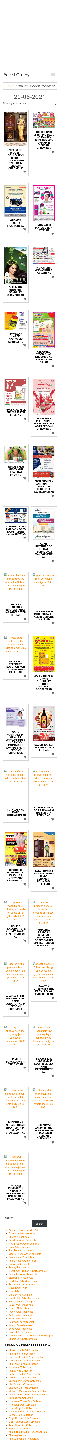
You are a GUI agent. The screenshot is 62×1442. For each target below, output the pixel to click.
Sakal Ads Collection (20, 1367)
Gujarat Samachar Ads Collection (27, 1411)
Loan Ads (14, 1291)
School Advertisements (21, 1325)
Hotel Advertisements (20, 1247)
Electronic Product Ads (21, 1277)
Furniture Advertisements (22, 1240)
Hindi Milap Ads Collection (23, 1408)
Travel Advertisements (21, 1311)
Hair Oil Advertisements (21, 1332)
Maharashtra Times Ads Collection (27, 1394)
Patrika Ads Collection (20, 1370)
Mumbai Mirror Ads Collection (25, 1380)
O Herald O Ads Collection (23, 1377)
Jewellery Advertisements (22, 1250)
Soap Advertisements (20, 1328)
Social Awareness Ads (21, 1304)
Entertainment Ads (19, 1236)
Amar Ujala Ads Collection (23, 1425)
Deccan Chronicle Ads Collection (26, 1357)
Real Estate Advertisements (24, 1298)
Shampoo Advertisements (23, 1338)
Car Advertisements (19, 1264)
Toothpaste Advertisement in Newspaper (31, 1335)
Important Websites (19, 1428)
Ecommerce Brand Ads (21, 1257)
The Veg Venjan (17, 1435)
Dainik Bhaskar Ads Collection (25, 1360)
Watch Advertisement (20, 1315)
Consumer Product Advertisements (28, 1270)
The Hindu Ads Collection (22, 1353)
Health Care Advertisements (24, 1243)
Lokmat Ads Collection (21, 1397)
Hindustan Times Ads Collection (26, 1401)
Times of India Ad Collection (24, 1350)
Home (9, 86)
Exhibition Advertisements (23, 1281)
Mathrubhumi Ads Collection (24, 1387)
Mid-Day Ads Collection (21, 1384)
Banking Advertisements (22, 1233)
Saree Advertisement (20, 1318)
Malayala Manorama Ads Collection (28, 1391)
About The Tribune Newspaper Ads (28, 1431)
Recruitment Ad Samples (22, 1301)
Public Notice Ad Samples (23, 1260)
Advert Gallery (16, 74)
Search (9, 1217)
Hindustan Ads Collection (22, 1404)
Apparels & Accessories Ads (24, 1230)
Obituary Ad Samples (20, 1294)
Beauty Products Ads (20, 1267)
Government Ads (18, 1287)
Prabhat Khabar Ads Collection (25, 1374)
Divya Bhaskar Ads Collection (24, 1418)
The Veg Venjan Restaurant (24, 1438)
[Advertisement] (31, 37)
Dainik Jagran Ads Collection (24, 1421)
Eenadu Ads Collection (21, 1414)
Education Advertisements (23, 1274)
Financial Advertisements (22, 1284)
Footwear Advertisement (22, 1321)
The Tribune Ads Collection (23, 1363)
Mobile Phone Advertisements (25, 1253)
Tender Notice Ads (19, 1308)
